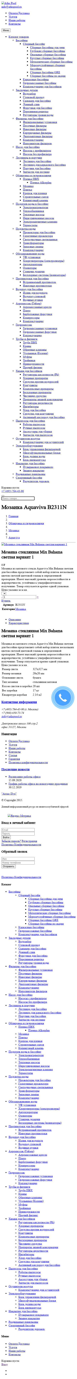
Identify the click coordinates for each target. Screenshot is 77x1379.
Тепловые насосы (33, 214)
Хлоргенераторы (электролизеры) (43, 260)
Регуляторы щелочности (38, 403)
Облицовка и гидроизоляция (33, 175)
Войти (6, 837)
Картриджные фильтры (37, 132)
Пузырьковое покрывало (38, 467)
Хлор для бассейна (34, 410)
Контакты (15, 23)
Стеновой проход (33, 97)
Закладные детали (27, 90)
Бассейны (22, 40)
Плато (26, 310)
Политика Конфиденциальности (21, 844)
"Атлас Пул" (9, 793)
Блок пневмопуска (34, 460)
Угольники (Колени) (35, 353)
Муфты (27, 356)
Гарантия (14, 759)
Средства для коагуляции (38, 413)
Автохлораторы (32, 264)
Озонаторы (30, 268)
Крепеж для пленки (35, 193)
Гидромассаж (24, 324)
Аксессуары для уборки (37, 431)
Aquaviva (14, 537)
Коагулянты (30, 385)
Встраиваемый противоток (39, 282)
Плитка (27, 189)
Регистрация (29, 841)
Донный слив (31, 104)
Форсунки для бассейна (37, 108)
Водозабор (29, 93)
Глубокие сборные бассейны (47, 51)
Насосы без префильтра (37, 154)
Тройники (29, 360)
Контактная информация (19, 702)
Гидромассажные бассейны (39, 83)
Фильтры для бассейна (29, 118)
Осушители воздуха (28, 438)
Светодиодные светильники (40, 239)
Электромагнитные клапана (40, 221)
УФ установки (31, 257)
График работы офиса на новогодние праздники (38, 783)
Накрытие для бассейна (30, 463)
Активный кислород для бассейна (44, 417)
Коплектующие (32, 335)
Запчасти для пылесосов (38, 435)
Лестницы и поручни (29, 157)
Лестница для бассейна (37, 161)
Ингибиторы (31, 406)
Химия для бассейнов (29, 371)
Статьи (13, 755)
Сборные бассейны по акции (48, 76)
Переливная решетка (35, 111)
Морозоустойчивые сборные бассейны (52, 916)
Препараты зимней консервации (43, 399)
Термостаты (30, 225)
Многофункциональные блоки (42, 452)
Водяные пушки (33, 300)
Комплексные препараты (38, 388)
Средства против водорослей (41, 381)
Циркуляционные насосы (38, 218)
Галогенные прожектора (38, 236)
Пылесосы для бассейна (30, 420)
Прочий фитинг (32, 367)
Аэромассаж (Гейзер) (28, 303)
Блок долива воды (34, 456)
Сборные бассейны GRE (45, 72)
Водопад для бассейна (29, 289)
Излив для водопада (35, 292)
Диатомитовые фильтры (37, 136)
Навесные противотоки (37, 285)
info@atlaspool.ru (11, 6)
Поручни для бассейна (36, 168)
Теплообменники (33, 211)
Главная (13, 516)
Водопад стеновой (34, 296)
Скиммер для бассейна (37, 100)
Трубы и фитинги (26, 339)
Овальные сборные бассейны (48, 54)
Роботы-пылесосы (34, 424)
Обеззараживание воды (30, 253)
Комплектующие (33, 140)
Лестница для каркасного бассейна (44, 164)
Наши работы (17, 20)
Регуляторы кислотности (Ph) (41, 374)
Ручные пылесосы (34, 428)
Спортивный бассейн (29, 477)
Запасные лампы (33, 246)
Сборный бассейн (34, 44)
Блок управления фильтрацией (42, 449)
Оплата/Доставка (19, 13)
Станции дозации (34, 271)
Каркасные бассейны (36, 79)
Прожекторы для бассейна (39, 232)
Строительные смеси (36, 196)
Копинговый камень (35, 200)
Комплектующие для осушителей (43, 442)
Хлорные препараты (35, 378)
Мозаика (28, 186)
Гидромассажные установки (40, 328)
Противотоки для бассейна (32, 278)
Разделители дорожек (36, 481)
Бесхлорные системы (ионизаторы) (44, 275)
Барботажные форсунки (37, 314)
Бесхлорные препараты (37, 392)
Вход (4, 1364)
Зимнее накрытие (33, 470)
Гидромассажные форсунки (40, 332)
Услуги (13, 16)
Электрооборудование (29, 445)
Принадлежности (33, 364)
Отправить (8, 866)
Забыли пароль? (11, 841)
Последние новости (15, 769)
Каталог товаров (19, 36)
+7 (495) (12, 491)
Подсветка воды (26, 228)
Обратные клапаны (35, 349)
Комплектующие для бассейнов (42, 86)
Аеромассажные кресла (37, 307)
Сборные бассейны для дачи (47, 47)
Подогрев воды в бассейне (32, 204)
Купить (5, 600)
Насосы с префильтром (37, 150)
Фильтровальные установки (40, 122)
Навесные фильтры (34, 129)
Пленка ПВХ (31, 179)
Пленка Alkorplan (40, 182)
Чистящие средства (34, 396)
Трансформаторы (33, 243)
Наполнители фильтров (37, 143)
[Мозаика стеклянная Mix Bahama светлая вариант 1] (34, 544)
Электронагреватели (35, 207)
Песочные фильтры (35, 125)
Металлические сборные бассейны (51, 61)
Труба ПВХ (30, 342)
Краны (27, 346)
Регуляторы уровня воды (38, 115)
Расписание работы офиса (24, 776)
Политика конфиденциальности (28, 762)
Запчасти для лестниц (36, 172)
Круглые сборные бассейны (47, 58)
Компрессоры (31, 317)
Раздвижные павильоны (30, 474)
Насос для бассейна (28, 147)
